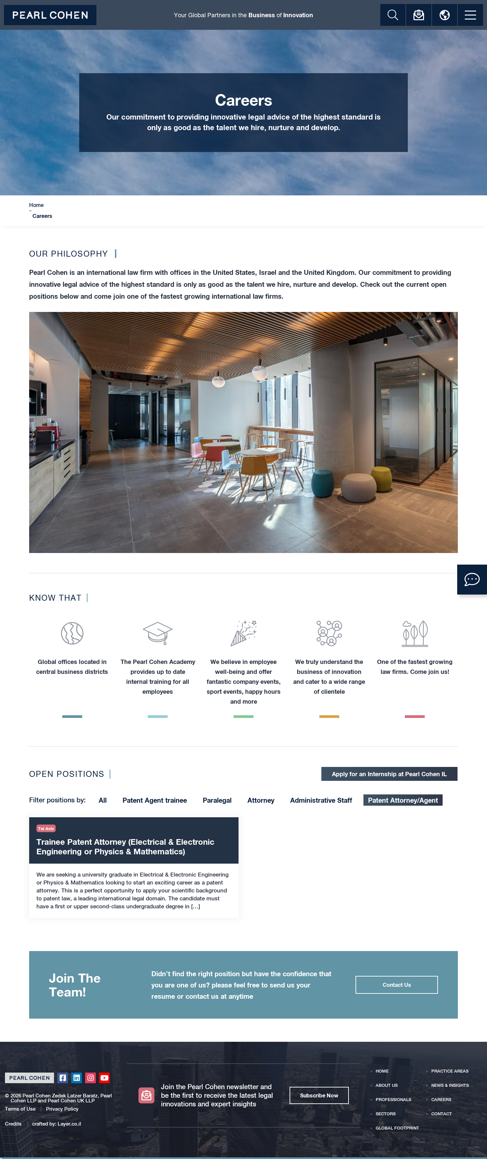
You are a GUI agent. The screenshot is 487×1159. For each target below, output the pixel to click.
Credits (14, 1124)
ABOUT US (387, 1085)
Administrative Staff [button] (321, 800)
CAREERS (441, 1099)
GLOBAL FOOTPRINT (397, 1128)
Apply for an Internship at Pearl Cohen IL (389, 774)
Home (36, 205)
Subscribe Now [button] (319, 1095)
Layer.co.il (69, 1124)
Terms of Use (20, 1109)
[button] (472, 579)
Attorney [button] (260, 800)
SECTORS (386, 1114)
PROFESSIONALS (393, 1099)
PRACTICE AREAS (449, 1071)
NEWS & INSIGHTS (450, 1085)
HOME (382, 1071)
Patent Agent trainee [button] (155, 800)
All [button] (103, 800)
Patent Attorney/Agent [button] (403, 800)
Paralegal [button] (217, 800)
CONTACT (441, 1114)
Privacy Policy (62, 1109)
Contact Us (397, 985)
